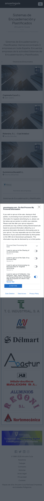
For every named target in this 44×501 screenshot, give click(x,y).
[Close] (40, 208)
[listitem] (22, 245)
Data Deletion (10, 293)
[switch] (35, 251)
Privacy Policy (34, 293)
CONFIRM (13, 286)
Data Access (22, 293)
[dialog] (22, 251)
